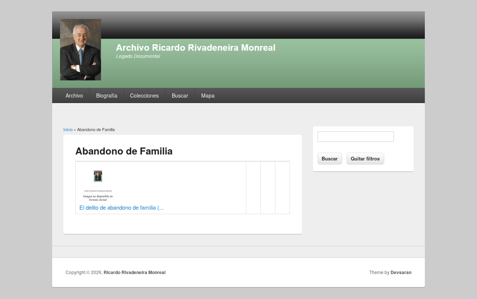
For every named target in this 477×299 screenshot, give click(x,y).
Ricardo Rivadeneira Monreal (134, 272)
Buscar (180, 95)
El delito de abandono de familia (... (121, 207)
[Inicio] (238, 85)
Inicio (68, 129)
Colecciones (144, 95)
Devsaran (401, 272)
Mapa (208, 95)
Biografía (106, 95)
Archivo (74, 95)
